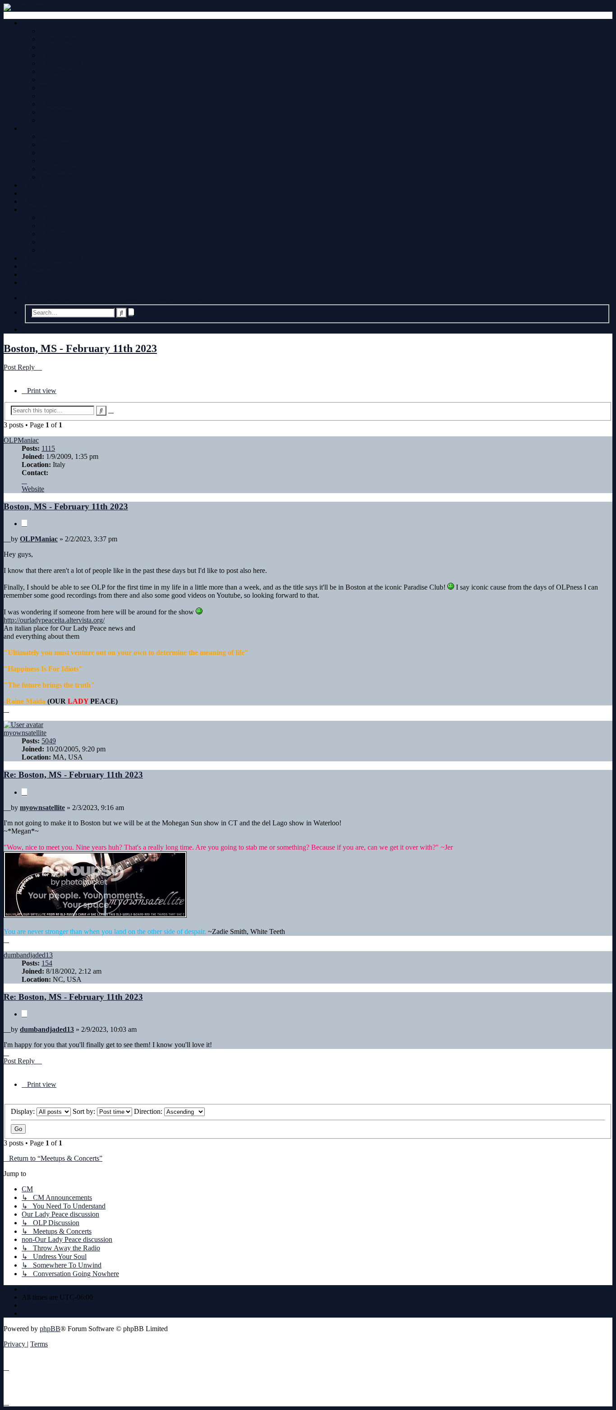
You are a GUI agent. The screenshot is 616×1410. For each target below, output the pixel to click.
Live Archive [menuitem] (58, 152)
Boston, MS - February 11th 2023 (80, 348)
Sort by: (85, 1111)
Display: (24, 1111)
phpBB (50, 1328)
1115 (48, 448)
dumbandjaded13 (28, 955)
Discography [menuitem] (58, 169)
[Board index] (308, 8)
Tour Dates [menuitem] (55, 144)
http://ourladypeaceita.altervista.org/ (54, 620)
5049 (48, 741)
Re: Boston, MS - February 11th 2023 (73, 774)
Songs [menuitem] (48, 161)
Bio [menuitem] (45, 136)
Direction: (149, 1111)
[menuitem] (57, 39)
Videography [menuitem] (58, 177)
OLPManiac (21, 440)
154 (46, 963)
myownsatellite (25, 733)
